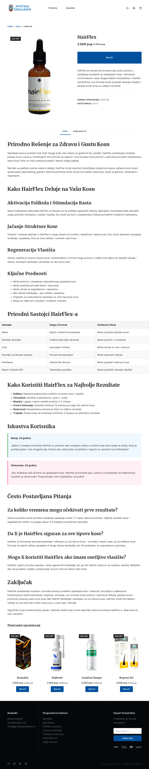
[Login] (134, 8)
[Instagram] (20, 764)
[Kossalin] (22, 652)
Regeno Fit (126, 677)
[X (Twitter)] (14, 764)
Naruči (109, 57)
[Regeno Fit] (126, 652)
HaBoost (57, 677)
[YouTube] (26, 764)
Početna (52, 8)
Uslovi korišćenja (52, 730)
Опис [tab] (65, 131)
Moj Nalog (48, 722)
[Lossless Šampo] (92, 652)
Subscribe (127, 738)
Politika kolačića (52, 726)
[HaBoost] (57, 652)
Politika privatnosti (53, 734)
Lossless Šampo (92, 677)
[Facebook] (8, 764)
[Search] (127, 8)
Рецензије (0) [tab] (79, 131)
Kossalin (22, 677)
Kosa (95, 103)
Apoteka (70, 8)
